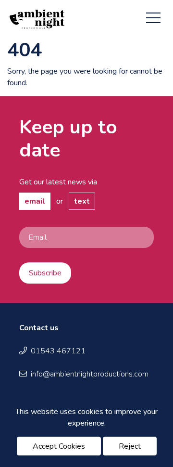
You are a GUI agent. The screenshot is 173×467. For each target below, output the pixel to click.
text (82, 201)
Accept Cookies (59, 446)
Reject (130, 446)
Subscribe (45, 273)
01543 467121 (58, 351)
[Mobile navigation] (153, 16)
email (35, 201)
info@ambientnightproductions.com (89, 374)
